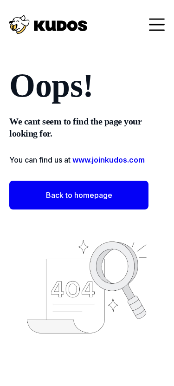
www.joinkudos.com (108, 159)
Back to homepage (79, 195)
